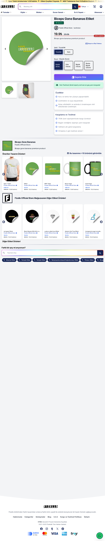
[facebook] (41, 529)
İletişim (87, 517)
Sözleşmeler (40, 517)
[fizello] (52, 506)
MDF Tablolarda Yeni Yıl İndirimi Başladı (68, 1)
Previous (4, 174)
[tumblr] (52, 529)
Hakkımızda (17, 517)
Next (101, 174)
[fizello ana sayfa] (9, 6)
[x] (57, 529)
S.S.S (56, 517)
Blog (49, 517)
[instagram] (47, 529)
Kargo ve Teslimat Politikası (71, 517)
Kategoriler (29, 517)
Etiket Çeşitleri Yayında (39, 1)
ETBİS (40, 522)
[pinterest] (63, 529)
